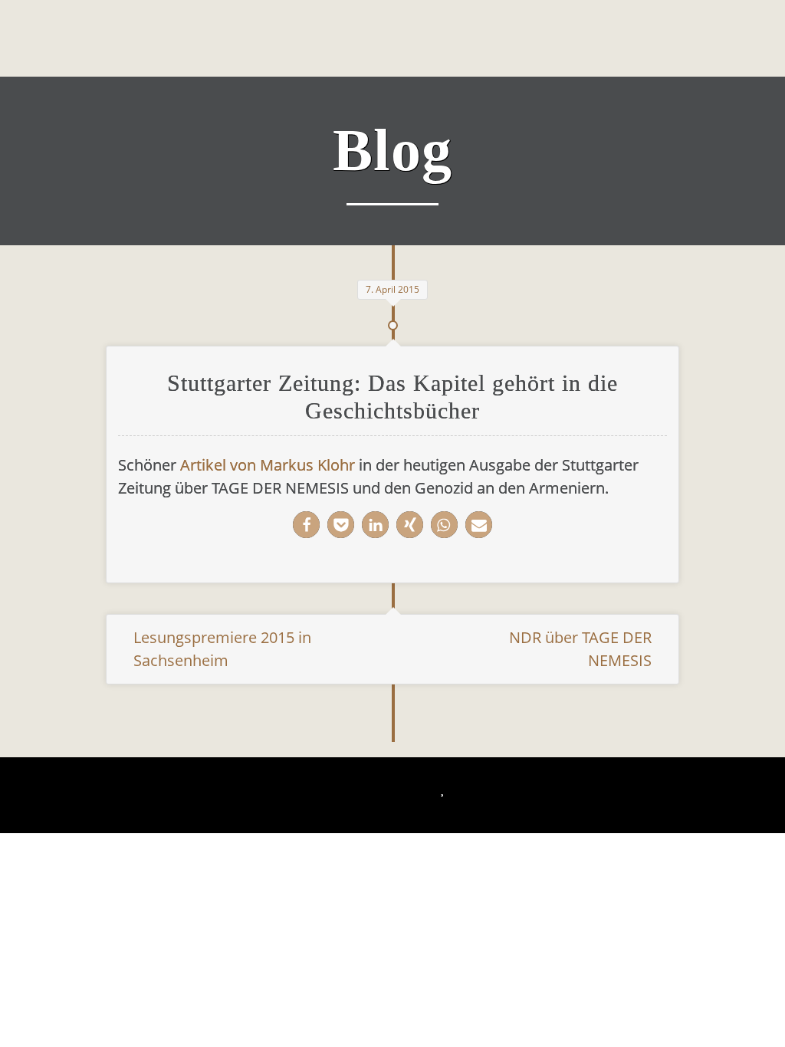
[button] (306, 524)
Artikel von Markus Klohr (267, 465)
